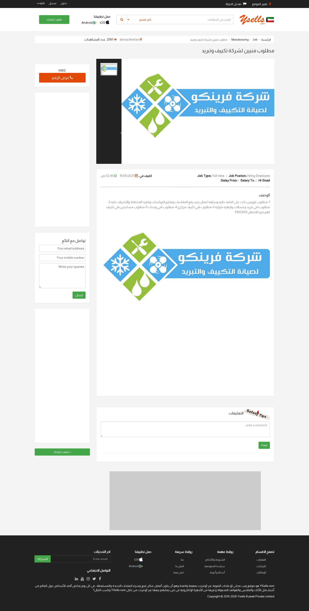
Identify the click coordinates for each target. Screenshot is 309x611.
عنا (182, 559)
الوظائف (261, 572)
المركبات (261, 566)
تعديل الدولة (234, 4)
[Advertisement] (185, 500)
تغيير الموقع (260, 4)
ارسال (79, 295)
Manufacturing (240, 39)
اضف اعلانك (54, 19)
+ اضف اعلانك (62, 452)
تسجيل (52, 3)
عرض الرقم (61, 78)
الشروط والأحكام (215, 559)
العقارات (261, 559)
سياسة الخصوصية (214, 566)
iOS (103, 22)
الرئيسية (266, 39)
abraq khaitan (130, 39)
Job (255, 39)
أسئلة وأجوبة (217, 572)
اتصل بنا (179, 566)
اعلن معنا (178, 572)
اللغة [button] (42, 3)
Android (87, 22)
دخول (64, 3)
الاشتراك (42, 559)
